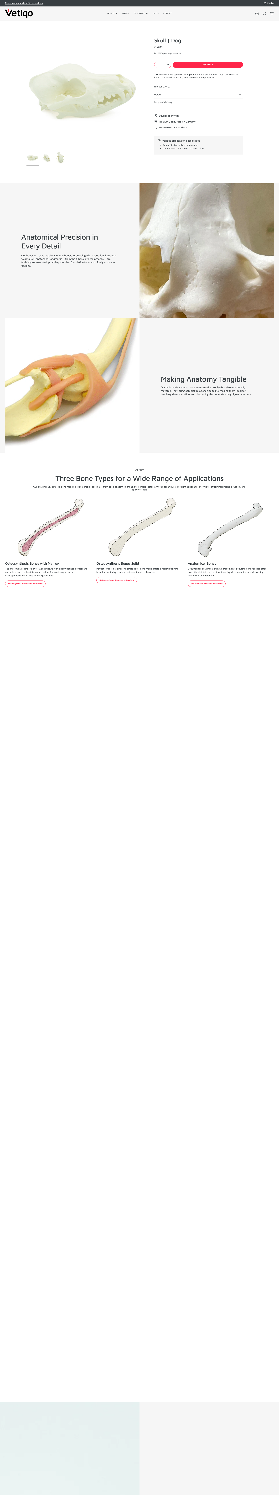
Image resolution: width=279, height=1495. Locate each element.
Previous (26, 93)
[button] (111, 14)
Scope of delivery (163, 102)
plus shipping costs (172, 53)
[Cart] (272, 13)
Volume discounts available (173, 127)
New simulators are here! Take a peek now (24, 3)
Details (157, 94)
